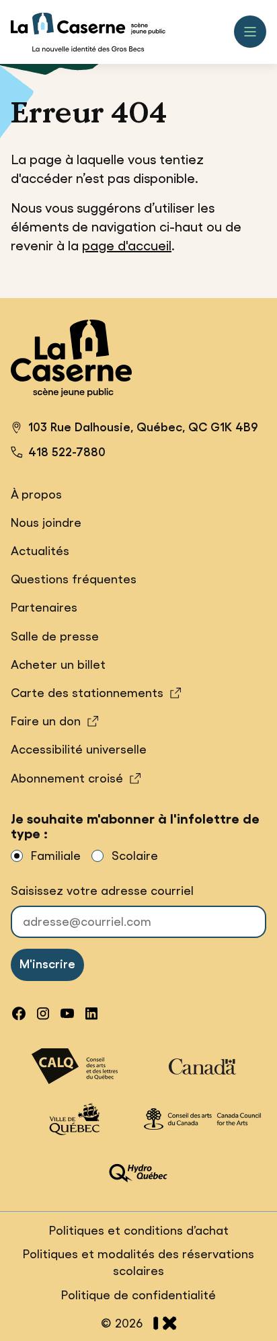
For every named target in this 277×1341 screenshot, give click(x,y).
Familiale (56, 856)
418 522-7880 (67, 452)
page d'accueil (126, 245)
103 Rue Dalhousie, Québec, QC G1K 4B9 (134, 429)
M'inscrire (47, 964)
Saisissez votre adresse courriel (102, 891)
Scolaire (135, 856)
